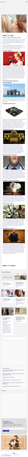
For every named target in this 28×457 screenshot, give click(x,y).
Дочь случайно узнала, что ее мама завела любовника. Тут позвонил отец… (20, 300)
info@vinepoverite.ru (8, 455)
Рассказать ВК (11, 35)
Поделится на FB (4, 35)
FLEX (18, 454)
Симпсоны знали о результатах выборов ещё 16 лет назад (11, 386)
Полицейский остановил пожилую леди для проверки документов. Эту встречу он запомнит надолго (20, 318)
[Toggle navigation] (26, 1)
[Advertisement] (14, 9)
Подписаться (6, 430)
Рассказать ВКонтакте (12, 265)
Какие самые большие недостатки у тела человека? (7, 284)
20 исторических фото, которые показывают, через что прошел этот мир (20, 283)
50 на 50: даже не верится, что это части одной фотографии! (7, 318)
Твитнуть (8, 35)
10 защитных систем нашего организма (8, 377)
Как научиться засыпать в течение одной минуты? (7, 299)
